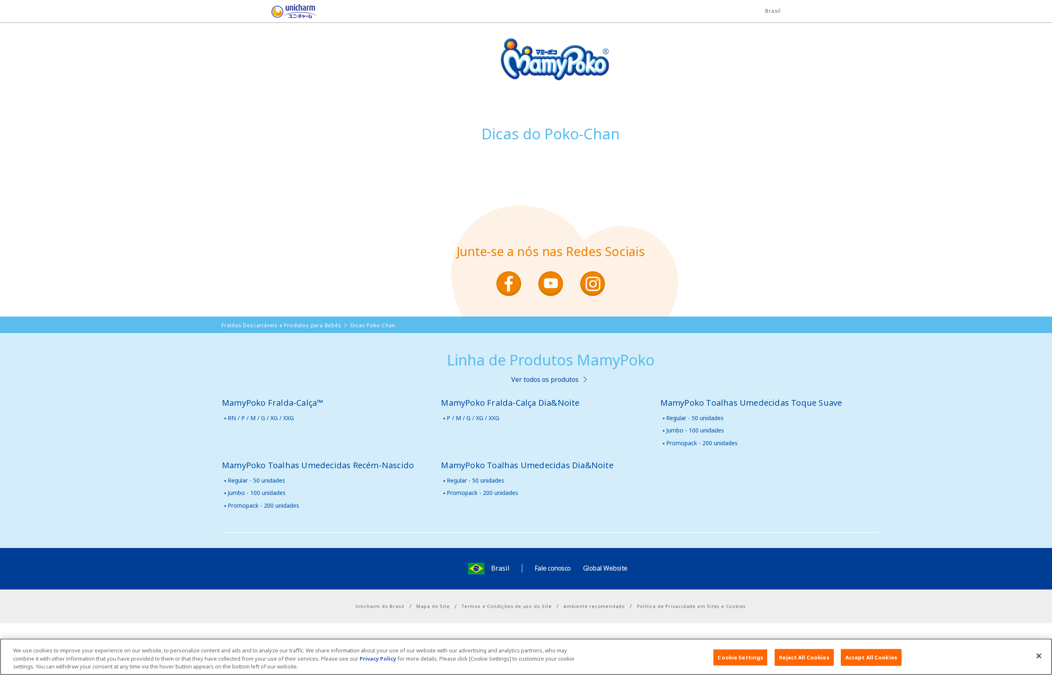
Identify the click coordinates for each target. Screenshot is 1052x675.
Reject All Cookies (804, 657)
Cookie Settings (740, 657)
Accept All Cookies (871, 657)
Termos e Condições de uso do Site (506, 606)
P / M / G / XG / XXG (473, 418)
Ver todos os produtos (545, 379)
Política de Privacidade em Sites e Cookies (691, 606)
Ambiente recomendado (594, 606)
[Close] (1039, 656)
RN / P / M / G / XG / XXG (261, 418)
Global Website (605, 568)
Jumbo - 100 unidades (695, 430)
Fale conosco (553, 568)
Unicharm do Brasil (379, 606)
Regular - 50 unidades (695, 418)
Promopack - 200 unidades (702, 443)
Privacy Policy (378, 658)
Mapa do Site (433, 606)
